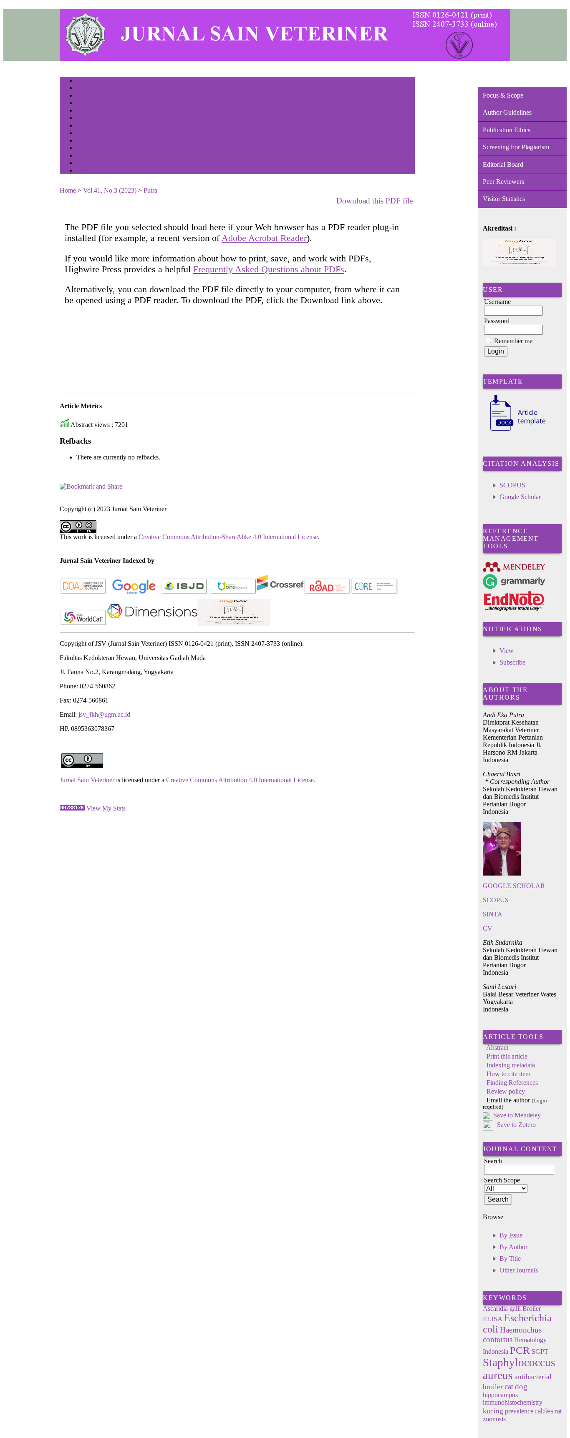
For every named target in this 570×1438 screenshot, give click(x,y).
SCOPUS (512, 485)
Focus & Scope (503, 95)
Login (82, 96)
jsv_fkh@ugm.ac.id (104, 714)
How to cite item (508, 1073)
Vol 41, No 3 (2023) (109, 190)
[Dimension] (152, 623)
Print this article (507, 1056)
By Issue (510, 1235)
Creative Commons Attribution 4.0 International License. (240, 779)
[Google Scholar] (133, 592)
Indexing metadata (511, 1065)
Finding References (512, 1082)
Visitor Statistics (504, 198)
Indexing (84, 163)
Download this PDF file (374, 200)
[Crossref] (280, 592)
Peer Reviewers (503, 181)
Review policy (506, 1091)
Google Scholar (520, 496)
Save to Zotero (515, 1124)
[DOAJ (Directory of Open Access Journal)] (83, 592)
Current (83, 118)
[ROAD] (327, 592)
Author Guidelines (507, 112)
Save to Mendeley (517, 1115)
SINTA (492, 914)
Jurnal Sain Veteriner (87, 779)
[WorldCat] (83, 623)
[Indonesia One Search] (233, 592)
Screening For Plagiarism (516, 147)
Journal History (91, 156)
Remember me (513, 340)
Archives (84, 126)
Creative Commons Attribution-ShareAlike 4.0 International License (228, 536)
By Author (513, 1246)
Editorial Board (503, 164)
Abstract (497, 1047)
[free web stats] (72, 808)
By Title (510, 1258)
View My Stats (106, 808)
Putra (150, 190)
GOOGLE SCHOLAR (514, 885)
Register (84, 103)
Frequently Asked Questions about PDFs (268, 269)
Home (81, 81)
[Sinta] (233, 623)
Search (82, 111)
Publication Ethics (506, 129)
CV (487, 928)
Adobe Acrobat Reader (264, 238)
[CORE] (374, 592)
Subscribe (512, 662)
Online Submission (94, 148)
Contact (83, 171)
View (506, 650)
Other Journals (518, 1270)
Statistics (85, 141)
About (82, 88)
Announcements (91, 133)
